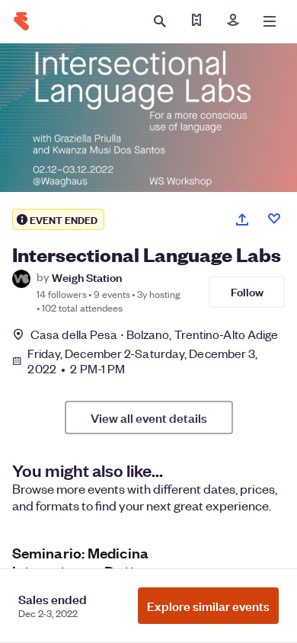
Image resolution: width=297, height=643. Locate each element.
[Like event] (274, 218)
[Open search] (160, 21)
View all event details (149, 417)
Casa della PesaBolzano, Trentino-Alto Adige (154, 334)
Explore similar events (208, 605)
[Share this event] (242, 219)
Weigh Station (87, 277)
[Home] (21, 21)
